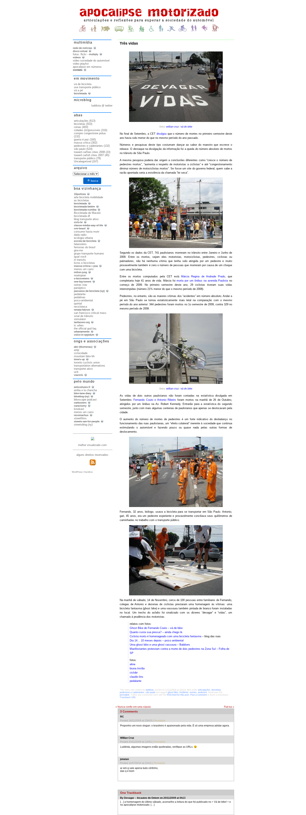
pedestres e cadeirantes (132, 692)
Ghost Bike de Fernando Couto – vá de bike (156, 628)
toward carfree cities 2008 (89, 152)
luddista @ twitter (101, 105)
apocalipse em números (87, 66)
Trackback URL (128, 697)
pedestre (202, 692)
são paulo (150, 692)
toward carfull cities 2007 (89, 155)
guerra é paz (81, 139)
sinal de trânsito (83, 316)
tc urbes (79, 325)
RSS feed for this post (178, 695)
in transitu (80, 259)
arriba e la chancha (85, 390)
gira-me (78, 250)
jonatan (124, 759)
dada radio (80, 234)
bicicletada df (82, 216)
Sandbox (88, 472)
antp (76, 350)
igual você (80, 256)
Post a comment (198, 695)
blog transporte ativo (86, 219)
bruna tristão (137, 668)
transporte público (84, 158)
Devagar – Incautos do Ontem (141, 797)
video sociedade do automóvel (91, 60)
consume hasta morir (86, 231)
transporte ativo (83, 368)
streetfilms (80, 418)
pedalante (135, 680)
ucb (76, 371)
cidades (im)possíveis (87, 130)
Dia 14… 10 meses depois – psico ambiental (157, 640)
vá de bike (186, 126)
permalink (124, 695)
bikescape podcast (85, 399)
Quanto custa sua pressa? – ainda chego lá (156, 632)
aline (132, 664)
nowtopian (80, 275)
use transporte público (87, 87)
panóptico (80, 287)
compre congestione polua (90, 133)
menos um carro (83, 269)
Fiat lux (229, 706)
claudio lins (136, 676)
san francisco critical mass (90, 312)
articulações (204, 690)
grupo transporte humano (89, 253)
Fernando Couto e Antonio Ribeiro (154, 399)
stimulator (80, 319)
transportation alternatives (89, 365)
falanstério (80, 244)
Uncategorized (82, 161)
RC (122, 716)
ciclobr (134, 672)
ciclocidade (80, 353)
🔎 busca (92, 180)
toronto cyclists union (87, 362)
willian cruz (172, 126)
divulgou (162, 133)
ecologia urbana (83, 237)
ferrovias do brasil (84, 247)
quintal (78, 303)
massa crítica (82, 142)
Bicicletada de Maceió (87, 212)
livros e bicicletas (84, 262)
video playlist (81, 63)
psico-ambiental (83, 300)
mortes (193, 692)
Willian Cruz (127, 737)
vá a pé (78, 90)
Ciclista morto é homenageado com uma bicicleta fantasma (165, 636)
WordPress (77, 472)
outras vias (80, 284)
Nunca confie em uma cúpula (133, 706)
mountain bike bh (84, 356)
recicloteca (80, 306)
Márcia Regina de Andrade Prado (203, 276)
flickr (83, 54)
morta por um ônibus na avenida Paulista (202, 280)
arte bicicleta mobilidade (88, 197)
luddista (149, 690)
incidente (183, 692)
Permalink (159, 720)
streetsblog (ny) (83, 424)
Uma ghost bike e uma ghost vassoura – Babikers (160, 644)
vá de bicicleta (82, 84)
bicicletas (216, 690)
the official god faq (85, 328)
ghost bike (173, 692)
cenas (77, 127)
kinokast (79, 409)
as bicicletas (81, 200)
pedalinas (79, 297)
